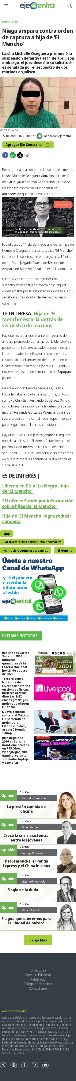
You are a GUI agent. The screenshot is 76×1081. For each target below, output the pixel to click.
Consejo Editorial (38, 974)
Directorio (38, 970)
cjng (6, 534)
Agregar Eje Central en (24, 144)
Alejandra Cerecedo (34, 798)
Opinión (24, 792)
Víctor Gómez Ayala (33, 881)
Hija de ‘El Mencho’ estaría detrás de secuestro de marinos (32, 319)
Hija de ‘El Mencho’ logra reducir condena (36, 518)
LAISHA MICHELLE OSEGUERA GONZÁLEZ (32, 542)
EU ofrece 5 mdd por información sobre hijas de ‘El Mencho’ (38, 503)
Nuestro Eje (10, 21)
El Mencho (65, 550)
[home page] (37, 6)
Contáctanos (38, 988)
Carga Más (38, 940)
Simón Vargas (30, 827)
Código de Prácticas (38, 983)
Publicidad (38, 979)
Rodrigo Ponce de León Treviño (32, 854)
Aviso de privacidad (14, 1011)
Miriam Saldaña (31, 910)
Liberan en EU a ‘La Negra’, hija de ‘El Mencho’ (35, 488)
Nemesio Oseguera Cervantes (25, 550)
